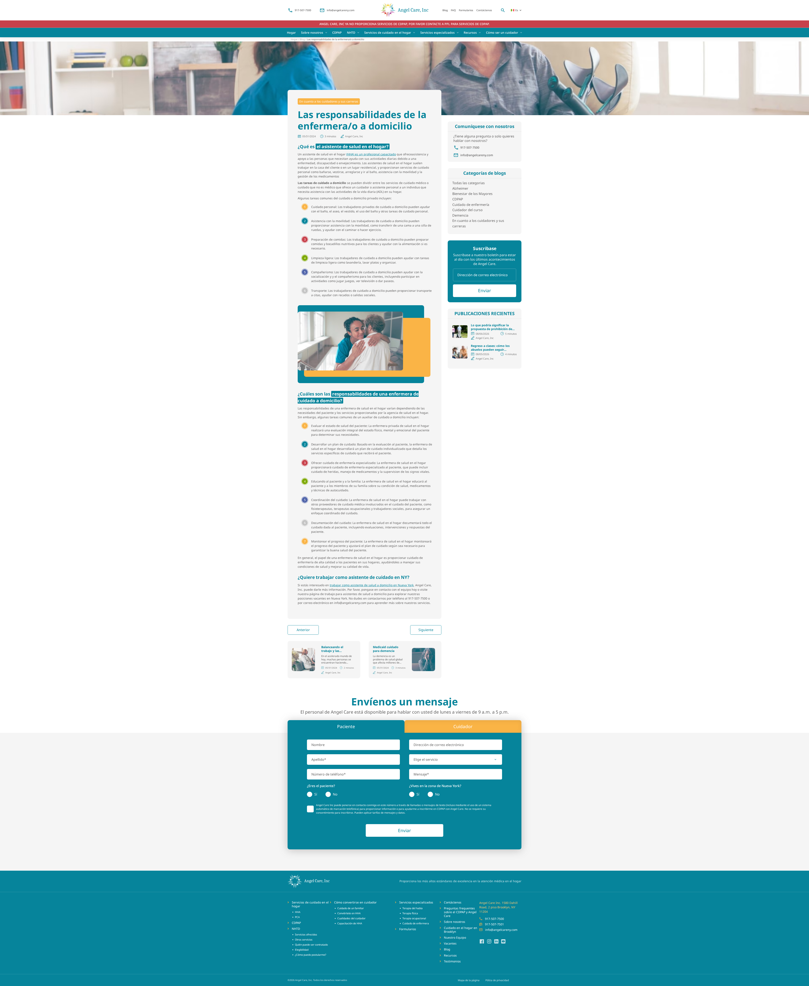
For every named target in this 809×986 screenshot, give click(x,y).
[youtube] (503, 941)
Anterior (303, 630)
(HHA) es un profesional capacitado (371, 154)
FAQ (453, 10)
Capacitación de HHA (349, 923)
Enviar (484, 290)
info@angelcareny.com (340, 10)
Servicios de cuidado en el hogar (387, 33)
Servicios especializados (437, 33)
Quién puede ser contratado (311, 944)
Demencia (460, 215)
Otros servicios (303, 939)
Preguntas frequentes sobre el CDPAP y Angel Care (460, 912)
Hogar (291, 33)
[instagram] (489, 941)
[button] (455, 759)
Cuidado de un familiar (350, 908)
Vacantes (450, 943)
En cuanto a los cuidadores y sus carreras (328, 101)
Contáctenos (484, 10)
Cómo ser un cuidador (502, 33)
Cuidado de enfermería (470, 204)
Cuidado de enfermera (415, 923)
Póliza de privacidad (497, 980)
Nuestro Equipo (455, 937)
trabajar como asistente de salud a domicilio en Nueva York (372, 585)
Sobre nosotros (312, 33)
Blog (445, 10)
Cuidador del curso (467, 210)
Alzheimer (460, 188)
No (335, 794)
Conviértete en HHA (349, 913)
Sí (315, 794)
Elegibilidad (301, 949)
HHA (297, 912)
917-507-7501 (494, 924)
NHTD (351, 33)
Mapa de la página (469, 980)
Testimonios (452, 961)
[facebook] (481, 941)
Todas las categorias (468, 183)
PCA (297, 917)
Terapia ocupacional (414, 918)
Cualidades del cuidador (351, 918)
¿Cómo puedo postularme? (310, 955)
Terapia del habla (412, 908)
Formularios (466, 10)
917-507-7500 (303, 10)
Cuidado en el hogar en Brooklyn (460, 930)
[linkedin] (496, 941)
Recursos (470, 33)
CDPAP (337, 33)
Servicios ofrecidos (306, 934)
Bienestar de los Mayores (472, 193)
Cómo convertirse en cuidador (355, 902)
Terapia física (410, 913)
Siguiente (425, 630)
